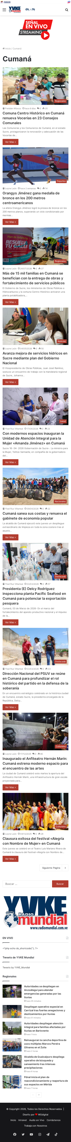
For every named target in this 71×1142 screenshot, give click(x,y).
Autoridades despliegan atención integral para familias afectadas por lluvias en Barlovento (45, 1027)
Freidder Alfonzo (13, 108)
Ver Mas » (10, 141)
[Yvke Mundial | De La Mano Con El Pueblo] (22, 9)
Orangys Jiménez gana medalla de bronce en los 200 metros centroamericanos (31, 198)
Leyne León (11, 188)
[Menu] (4, 11)
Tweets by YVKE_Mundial (16, 967)
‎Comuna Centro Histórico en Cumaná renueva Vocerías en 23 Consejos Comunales (33, 118)
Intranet (22, 1120)
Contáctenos (53, 1120)
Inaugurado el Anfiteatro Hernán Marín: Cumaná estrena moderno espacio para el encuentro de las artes (35, 763)
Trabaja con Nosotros (35, 1125)
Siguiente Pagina (51, 867)
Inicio (8, 48)
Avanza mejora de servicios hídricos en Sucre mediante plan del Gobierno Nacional (35, 358)
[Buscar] (66, 11)
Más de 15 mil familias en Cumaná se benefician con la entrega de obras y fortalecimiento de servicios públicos (34, 278)
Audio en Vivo (36, 1120)
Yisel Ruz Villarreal (14, 428)
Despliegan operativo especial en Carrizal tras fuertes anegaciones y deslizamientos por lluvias (44, 1010)
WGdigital (43, 1114)
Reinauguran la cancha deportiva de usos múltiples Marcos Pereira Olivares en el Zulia (45, 1044)
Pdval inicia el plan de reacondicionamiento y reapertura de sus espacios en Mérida (46, 1081)
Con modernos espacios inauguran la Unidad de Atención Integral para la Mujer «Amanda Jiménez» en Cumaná (34, 438)
